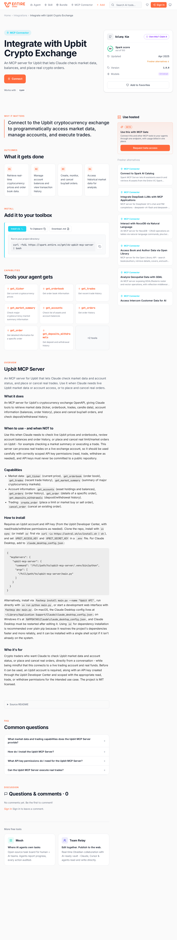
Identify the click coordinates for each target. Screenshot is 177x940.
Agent (37, 4)
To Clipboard (36, 228)
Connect (17, 78)
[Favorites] (147, 5)
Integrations (20, 15)
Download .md (59, 228)
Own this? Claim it (158, 36)
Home (7, 15)
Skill (50, 4)
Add (102, 4)
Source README (19, 704)
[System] (170, 5)
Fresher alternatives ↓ (158, 61)
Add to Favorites (140, 85)
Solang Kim (122, 36)
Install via (15, 228)
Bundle (63, 4)
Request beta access (145, 147)
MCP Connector (84, 4)
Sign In (161, 4)
